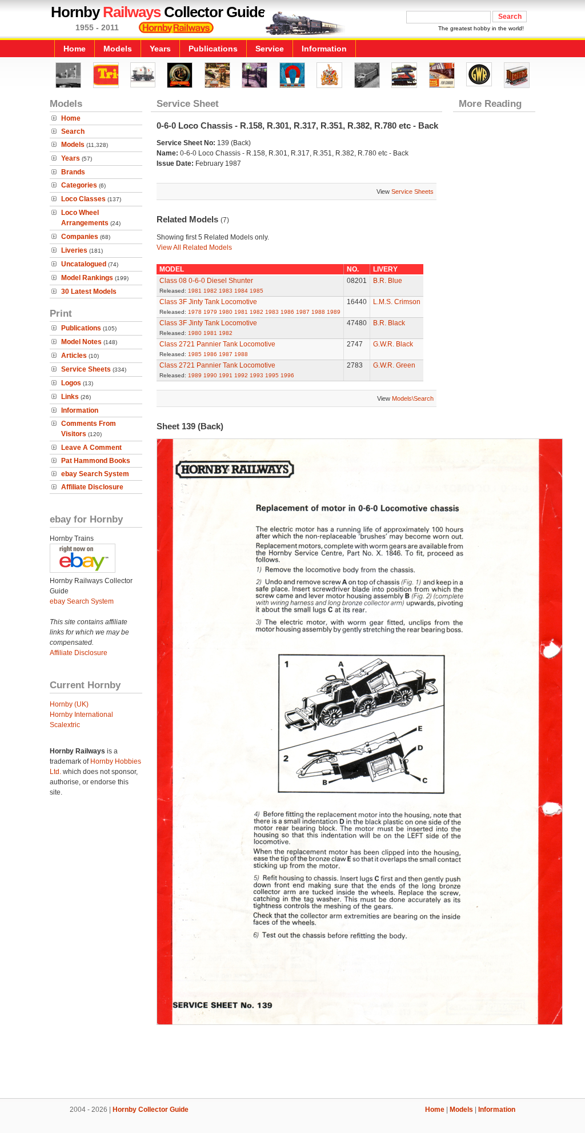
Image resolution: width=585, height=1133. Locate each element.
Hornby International (81, 715)
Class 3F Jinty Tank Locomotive (208, 302)
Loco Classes (83, 199)
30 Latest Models (89, 292)
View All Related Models (194, 248)
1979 (210, 312)
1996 (287, 375)
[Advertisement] (292, 1059)
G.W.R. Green (394, 365)
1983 (226, 291)
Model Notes (81, 342)
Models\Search (413, 398)
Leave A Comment (91, 448)
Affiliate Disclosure (92, 487)
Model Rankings (87, 278)
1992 (241, 375)
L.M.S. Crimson (396, 302)
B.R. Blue (387, 281)
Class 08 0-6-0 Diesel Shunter (206, 281)
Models (117, 48)
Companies (79, 237)
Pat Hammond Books (95, 461)
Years (160, 48)
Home (74, 48)
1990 (210, 375)
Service (269, 48)
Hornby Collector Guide (151, 1110)
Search (73, 131)
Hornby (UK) (69, 704)
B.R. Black (389, 323)
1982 (210, 291)
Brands (73, 172)
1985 (256, 291)
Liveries (74, 250)
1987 (303, 312)
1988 (318, 312)
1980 (226, 312)
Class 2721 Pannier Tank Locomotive (217, 344)
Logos (71, 383)
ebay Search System (95, 474)
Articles (74, 356)
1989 (333, 312)
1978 (195, 312)
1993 (256, 375)
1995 (272, 375)
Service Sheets (86, 369)
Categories (79, 185)
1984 (241, 291)
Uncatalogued (83, 264)
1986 (287, 312)
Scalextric (65, 725)
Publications (213, 48)
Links (70, 397)
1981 (195, 291)
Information (324, 48)
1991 (226, 375)
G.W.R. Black (393, 344)
